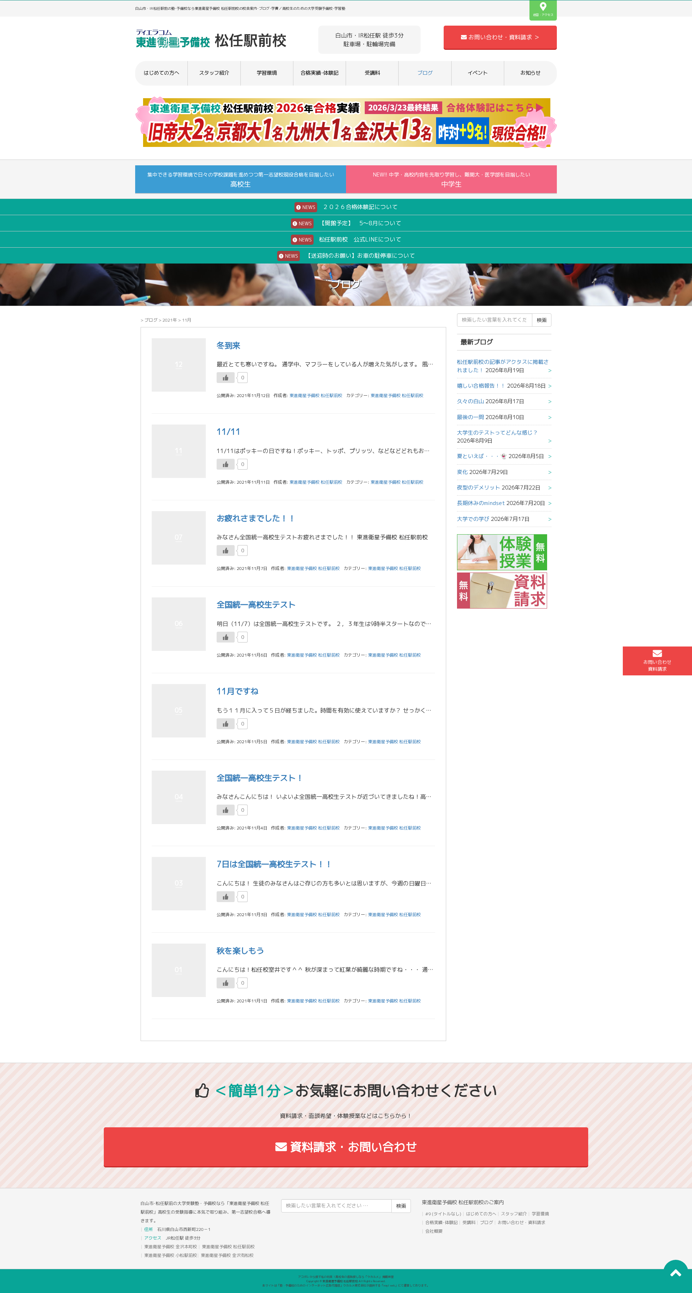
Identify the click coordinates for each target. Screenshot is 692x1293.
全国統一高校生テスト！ (260, 777)
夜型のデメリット (478, 487)
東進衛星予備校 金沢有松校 (227, 1255)
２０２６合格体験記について (349, 207)
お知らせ (530, 73)
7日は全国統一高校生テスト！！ (275, 864)
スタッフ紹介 (214, 73)
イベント (477, 73)
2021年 (170, 320)
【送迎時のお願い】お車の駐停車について (349, 256)
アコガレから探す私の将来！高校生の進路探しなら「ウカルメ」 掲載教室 (346, 1277)
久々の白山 (470, 401)
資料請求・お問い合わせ (352, 1147)
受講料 (372, 73)
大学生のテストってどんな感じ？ (497, 432)
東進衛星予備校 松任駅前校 (397, 395)
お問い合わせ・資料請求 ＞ (503, 37)
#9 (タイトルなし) (443, 1214)
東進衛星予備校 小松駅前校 (170, 1255)
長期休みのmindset (481, 503)
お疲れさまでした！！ (256, 518)
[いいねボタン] (226, 377)
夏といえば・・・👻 (482, 456)
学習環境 (267, 73)
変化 (462, 472)
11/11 (229, 431)
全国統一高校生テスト (256, 604)
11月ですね (237, 691)
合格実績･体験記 (319, 73)
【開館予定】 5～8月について (349, 223)
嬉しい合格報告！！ (481, 385)
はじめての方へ (161, 73)
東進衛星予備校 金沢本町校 (170, 1247)
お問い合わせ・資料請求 (521, 1222)
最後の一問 (470, 417)
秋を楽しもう (240, 950)
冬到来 (228, 345)
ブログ (424, 73)
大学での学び (473, 519)
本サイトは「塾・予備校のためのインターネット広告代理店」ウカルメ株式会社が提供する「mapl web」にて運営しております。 (346, 1285)
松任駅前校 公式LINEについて (349, 239)
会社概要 (434, 1231)
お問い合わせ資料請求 (657, 665)
